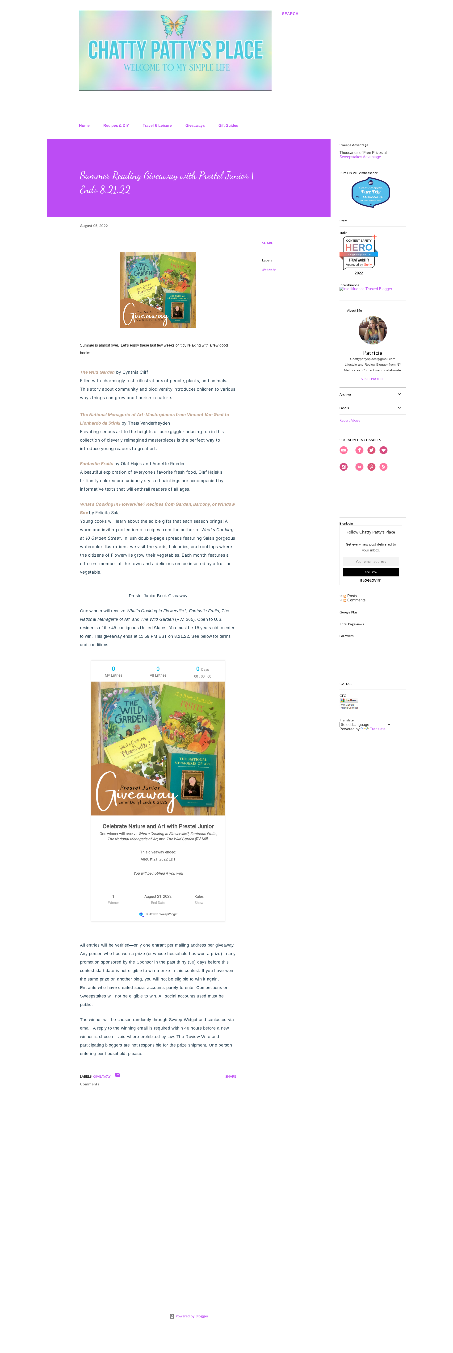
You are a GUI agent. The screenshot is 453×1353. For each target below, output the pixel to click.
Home (84, 126)
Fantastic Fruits (96, 463)
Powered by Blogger (191, 1316)
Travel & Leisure (157, 126)
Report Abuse (350, 420)
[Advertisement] (150, 1242)
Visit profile (372, 379)
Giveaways (195, 126)
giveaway (269, 269)
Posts (351, 596)
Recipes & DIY (116, 126)
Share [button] (267, 243)
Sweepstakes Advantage (360, 157)
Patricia (372, 352)
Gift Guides (228, 126)
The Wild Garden (97, 372)
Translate (378, 729)
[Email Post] (118, 1076)
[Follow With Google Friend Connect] (349, 708)
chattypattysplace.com (359, 254)
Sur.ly (368, 264)
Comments (355, 600)
